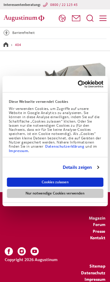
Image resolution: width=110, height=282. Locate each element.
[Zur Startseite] (25, 18)
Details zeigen (77, 167)
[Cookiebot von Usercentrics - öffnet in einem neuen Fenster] (78, 84)
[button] (76, 18)
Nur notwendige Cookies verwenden (55, 193)
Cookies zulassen (55, 181)
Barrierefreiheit (23, 32)
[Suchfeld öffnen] (90, 18)
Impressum (18, 150)
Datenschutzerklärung (65, 146)
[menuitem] (62, 18)
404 (18, 44)
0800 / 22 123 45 (64, 4)
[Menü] (102, 18)
